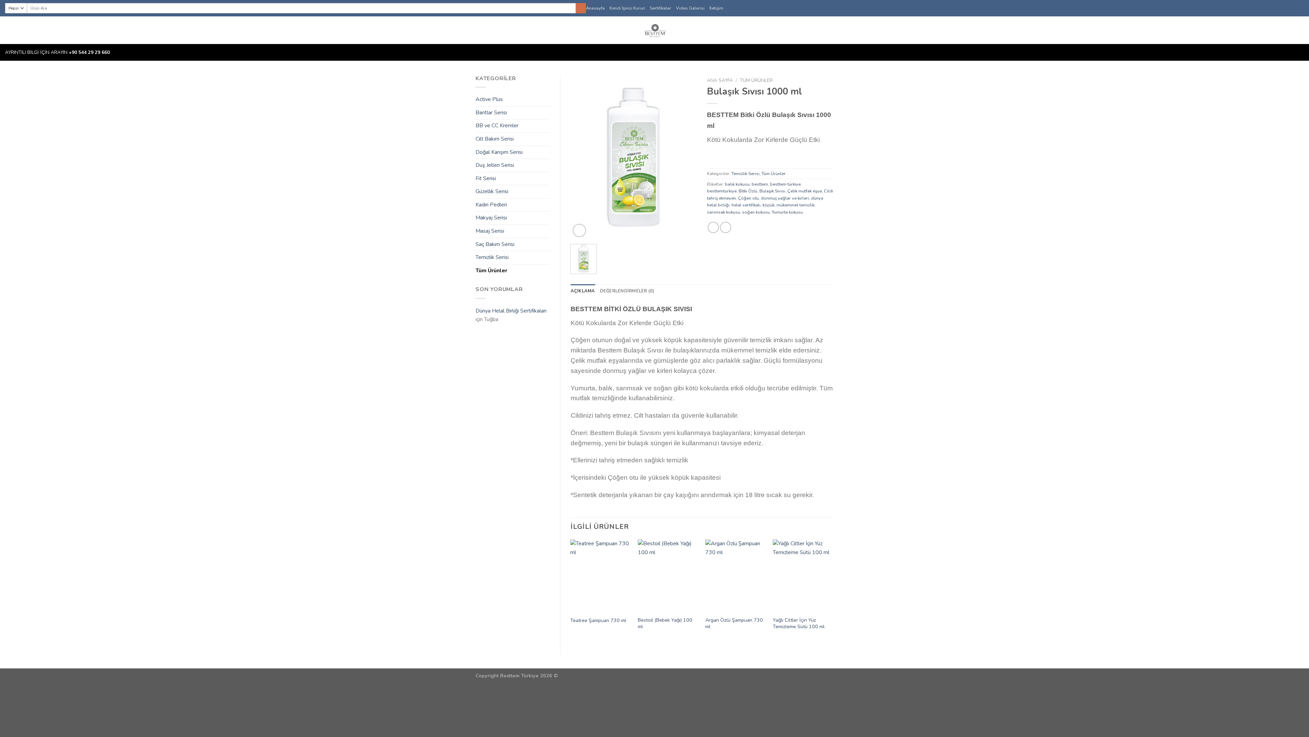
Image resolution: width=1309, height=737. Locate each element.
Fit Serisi (486, 178)
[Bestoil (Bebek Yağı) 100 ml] (668, 575)
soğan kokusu (756, 212)
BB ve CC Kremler (497, 125)
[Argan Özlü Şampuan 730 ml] (735, 575)
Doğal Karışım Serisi (499, 152)
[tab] (583, 291)
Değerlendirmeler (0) (627, 291)
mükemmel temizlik (795, 205)
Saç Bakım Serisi (495, 244)
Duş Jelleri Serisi (495, 165)
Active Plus (489, 99)
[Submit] (581, 8)
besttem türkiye (785, 184)
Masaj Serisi (490, 231)
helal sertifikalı (746, 205)
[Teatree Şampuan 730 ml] (600, 575)
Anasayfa (595, 8)
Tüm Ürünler (491, 270)
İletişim (716, 8)
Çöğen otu (748, 198)
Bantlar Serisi (491, 112)
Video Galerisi (690, 8)
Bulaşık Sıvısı (772, 191)
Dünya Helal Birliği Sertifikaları (511, 311)
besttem (760, 184)
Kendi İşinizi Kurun (627, 8)
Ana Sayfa (720, 80)
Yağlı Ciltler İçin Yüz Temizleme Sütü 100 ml (799, 623)
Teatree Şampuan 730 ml (598, 620)
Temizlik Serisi (492, 257)
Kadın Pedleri (491, 204)
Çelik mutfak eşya (804, 191)
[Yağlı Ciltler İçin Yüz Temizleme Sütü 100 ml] (803, 575)
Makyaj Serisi (491, 217)
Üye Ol (1290, 30)
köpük (768, 205)
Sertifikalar (660, 8)
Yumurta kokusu (787, 212)
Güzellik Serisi (492, 191)
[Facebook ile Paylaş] (713, 227)
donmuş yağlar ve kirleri (785, 198)
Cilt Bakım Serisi (495, 139)
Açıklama (583, 291)
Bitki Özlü (748, 191)
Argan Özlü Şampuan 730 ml (734, 623)
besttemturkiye (722, 191)
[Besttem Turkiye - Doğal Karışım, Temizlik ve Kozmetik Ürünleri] (654, 30)
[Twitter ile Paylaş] (725, 227)
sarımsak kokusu (723, 212)
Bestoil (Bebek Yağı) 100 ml (665, 623)
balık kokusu (737, 184)
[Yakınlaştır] (579, 230)
